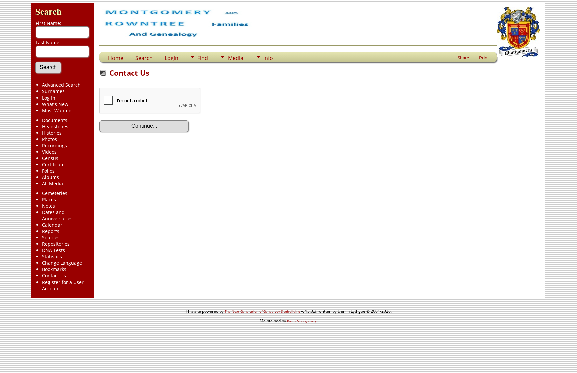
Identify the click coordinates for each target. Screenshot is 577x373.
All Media (52, 183)
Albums (50, 177)
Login (171, 58)
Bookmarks (54, 269)
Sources (51, 237)
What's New (55, 104)
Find (202, 58)
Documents (54, 120)
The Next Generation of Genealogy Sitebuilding (262, 311)
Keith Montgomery (302, 321)
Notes (48, 206)
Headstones (55, 126)
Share (463, 58)
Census (50, 158)
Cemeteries (54, 193)
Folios (48, 171)
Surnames (53, 91)
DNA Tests (53, 250)
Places (49, 199)
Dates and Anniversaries (57, 215)
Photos (49, 139)
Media (235, 58)
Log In (48, 98)
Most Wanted (57, 110)
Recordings (54, 145)
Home (115, 58)
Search (48, 11)
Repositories (56, 244)
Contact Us (54, 275)
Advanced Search (61, 85)
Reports (50, 231)
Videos (49, 152)
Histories (52, 133)
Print (484, 58)
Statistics (52, 256)
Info (268, 58)
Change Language (62, 263)
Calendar (52, 225)
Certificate (53, 164)
